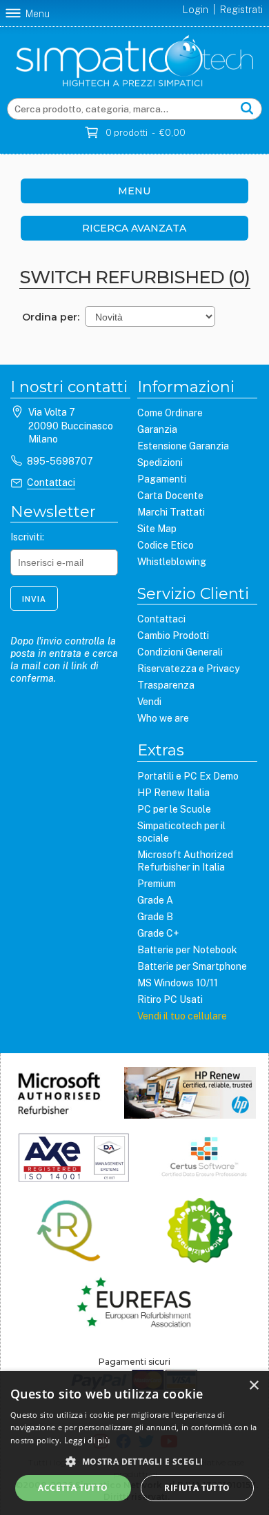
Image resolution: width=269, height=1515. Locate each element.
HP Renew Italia (173, 792)
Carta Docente (170, 495)
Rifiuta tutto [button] (197, 1488)
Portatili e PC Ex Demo (188, 776)
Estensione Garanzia (183, 445)
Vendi (149, 701)
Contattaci (51, 482)
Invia (34, 599)
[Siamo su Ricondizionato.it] (199, 1231)
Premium (156, 883)
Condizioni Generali (180, 652)
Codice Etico (165, 545)
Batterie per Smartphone (192, 966)
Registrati (241, 9)
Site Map (157, 528)
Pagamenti (161, 479)
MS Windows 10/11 (177, 982)
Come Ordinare (170, 412)
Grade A (155, 900)
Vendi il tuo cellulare (182, 1015)
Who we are (163, 718)
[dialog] (134, 1443)
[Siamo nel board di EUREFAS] (134, 1304)
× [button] (253, 1386)
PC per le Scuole (174, 809)
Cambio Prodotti (173, 635)
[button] (134, 1461)
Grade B (155, 916)
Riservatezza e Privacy (188, 668)
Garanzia (157, 429)
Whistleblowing (171, 561)
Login (195, 9)
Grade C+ (158, 933)
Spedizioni (160, 462)
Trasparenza (166, 685)
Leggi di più (87, 1440)
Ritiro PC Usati (170, 999)
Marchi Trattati (171, 512)
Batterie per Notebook (187, 949)
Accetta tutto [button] (73, 1488)
